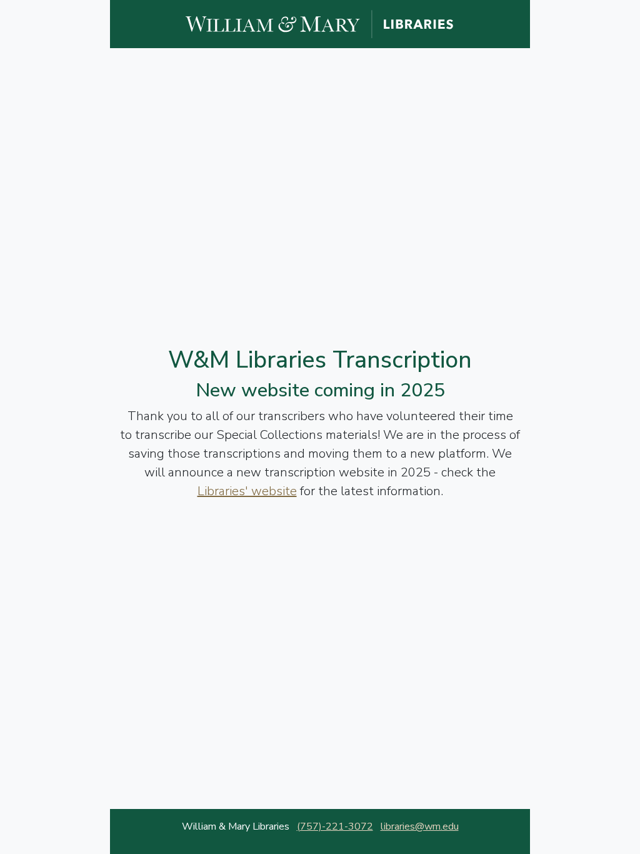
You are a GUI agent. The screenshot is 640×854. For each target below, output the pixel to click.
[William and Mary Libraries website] (320, 23)
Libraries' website (247, 491)
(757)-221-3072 (335, 826)
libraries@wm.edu (420, 826)
